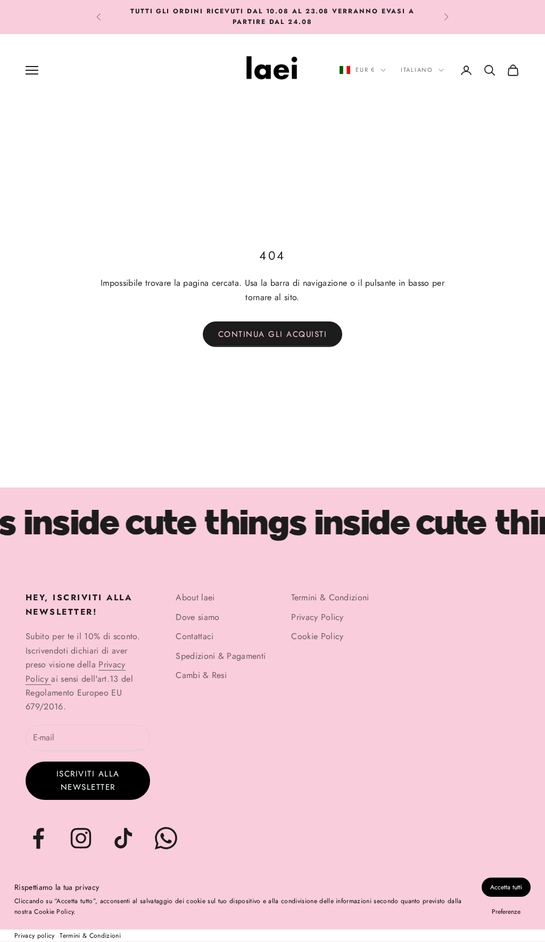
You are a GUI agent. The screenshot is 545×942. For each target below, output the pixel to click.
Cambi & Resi (201, 675)
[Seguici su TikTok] (123, 838)
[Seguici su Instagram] (81, 838)
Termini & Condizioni (90, 935)
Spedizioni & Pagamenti (221, 656)
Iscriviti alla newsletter (88, 780)
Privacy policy (34, 935)
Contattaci (194, 636)
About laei (195, 597)
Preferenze (506, 911)
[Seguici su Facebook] (38, 838)
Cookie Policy (317, 636)
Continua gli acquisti (272, 334)
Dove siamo (197, 617)
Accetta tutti (506, 887)
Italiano (417, 69)
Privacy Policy (317, 617)
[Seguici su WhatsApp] (166, 838)
